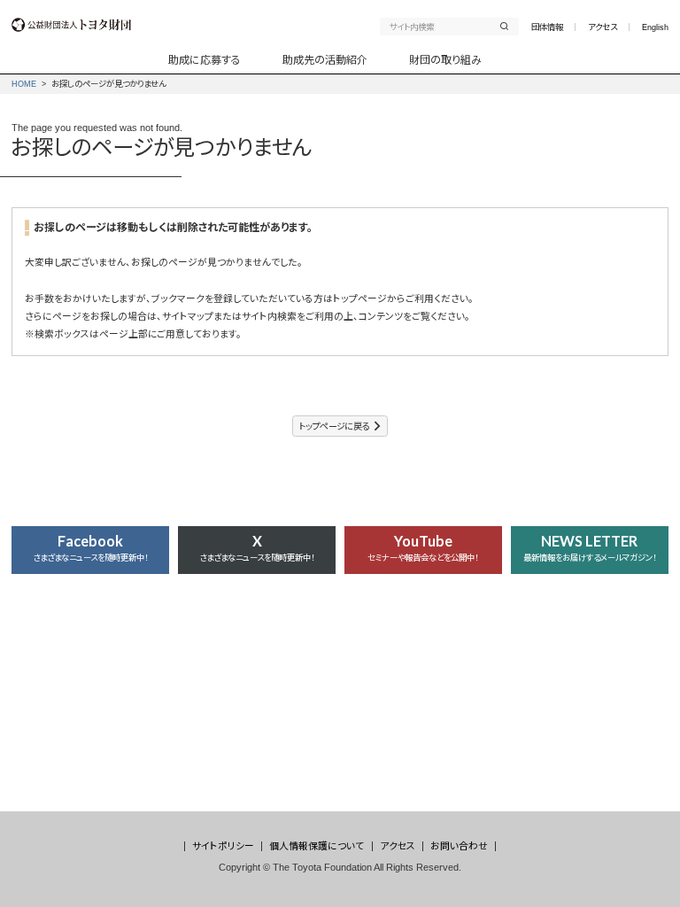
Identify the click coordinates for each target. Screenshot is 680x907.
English (655, 27)
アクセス (602, 27)
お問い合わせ (459, 846)
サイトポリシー (223, 846)
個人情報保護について (316, 846)
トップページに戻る (334, 426)
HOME (24, 84)
